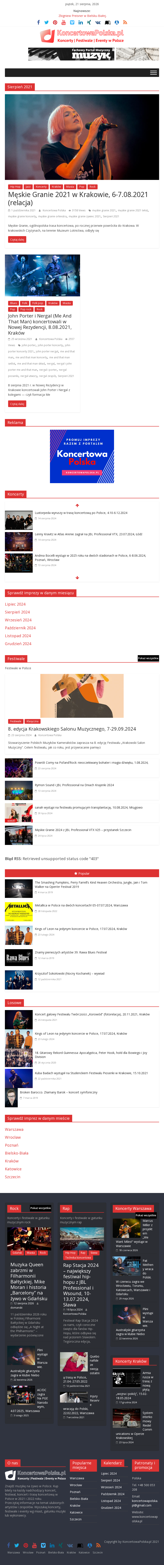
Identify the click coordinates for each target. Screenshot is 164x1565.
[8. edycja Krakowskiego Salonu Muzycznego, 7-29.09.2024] (82, 677)
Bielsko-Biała (16, 1153)
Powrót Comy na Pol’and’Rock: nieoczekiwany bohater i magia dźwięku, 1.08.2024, (91, 762)
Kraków (56, 186)
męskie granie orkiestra (52, 216)
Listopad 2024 (18, 635)
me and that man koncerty (31, 357)
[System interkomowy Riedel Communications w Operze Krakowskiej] (127, 1411)
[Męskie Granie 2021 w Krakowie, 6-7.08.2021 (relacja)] (82, 97)
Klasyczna (32, 721)
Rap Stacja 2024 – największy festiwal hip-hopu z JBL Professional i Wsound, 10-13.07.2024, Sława (81, 1285)
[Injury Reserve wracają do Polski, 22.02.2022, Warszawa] (74, 1394)
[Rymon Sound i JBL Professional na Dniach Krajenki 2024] (19, 783)
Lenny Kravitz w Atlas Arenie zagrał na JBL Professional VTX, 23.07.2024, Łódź (88, 534)
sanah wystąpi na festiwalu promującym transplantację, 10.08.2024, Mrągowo (89, 807)
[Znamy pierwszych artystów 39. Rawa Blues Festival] (20, 950)
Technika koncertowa (78, 1257)
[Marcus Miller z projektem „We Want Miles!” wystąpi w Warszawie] (127, 1221)
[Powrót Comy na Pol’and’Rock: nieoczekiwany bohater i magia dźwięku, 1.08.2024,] (19, 761)
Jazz (28, 186)
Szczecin (12, 1176)
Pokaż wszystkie (148, 658)
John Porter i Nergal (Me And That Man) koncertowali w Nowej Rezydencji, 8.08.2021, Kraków (40, 324)
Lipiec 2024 (15, 604)
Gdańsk (17, 1253)
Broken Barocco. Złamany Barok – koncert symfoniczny (58, 1092)
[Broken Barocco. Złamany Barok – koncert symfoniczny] (12, 1091)
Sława (94, 1253)
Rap (83, 1253)
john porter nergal (47, 351)
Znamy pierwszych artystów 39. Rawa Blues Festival (71, 952)
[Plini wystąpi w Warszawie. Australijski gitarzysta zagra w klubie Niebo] (21, 1348)
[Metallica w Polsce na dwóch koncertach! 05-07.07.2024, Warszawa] (20, 903)
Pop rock (25, 309)
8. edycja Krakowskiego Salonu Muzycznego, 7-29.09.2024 (72, 728)
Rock (92, 186)
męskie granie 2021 (104, 210)
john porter (29, 345)
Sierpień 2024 (17, 612)
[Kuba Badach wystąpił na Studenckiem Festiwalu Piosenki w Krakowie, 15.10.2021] (20, 1071)
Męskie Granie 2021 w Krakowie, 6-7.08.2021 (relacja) (78, 198)
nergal (51, 363)
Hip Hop (15, 186)
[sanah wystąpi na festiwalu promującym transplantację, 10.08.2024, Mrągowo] (19, 806)
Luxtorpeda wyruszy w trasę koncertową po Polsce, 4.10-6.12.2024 (81, 513)
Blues (13, 303)
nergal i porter (48, 370)
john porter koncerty (50, 345)
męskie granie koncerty (22, 216)
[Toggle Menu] (153, 73)
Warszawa (14, 1129)
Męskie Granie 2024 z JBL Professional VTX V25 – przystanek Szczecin (83, 830)
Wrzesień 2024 (18, 619)
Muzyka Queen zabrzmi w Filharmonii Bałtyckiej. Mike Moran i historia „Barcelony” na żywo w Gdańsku (28, 1281)
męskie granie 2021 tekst (133, 210)
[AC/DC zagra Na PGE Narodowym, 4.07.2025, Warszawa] (21, 1388)
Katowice (13, 1168)
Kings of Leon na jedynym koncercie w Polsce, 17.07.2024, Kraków (81, 929)
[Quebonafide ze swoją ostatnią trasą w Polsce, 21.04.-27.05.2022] (74, 1354)
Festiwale (15, 721)
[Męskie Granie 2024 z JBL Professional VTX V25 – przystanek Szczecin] (19, 828)
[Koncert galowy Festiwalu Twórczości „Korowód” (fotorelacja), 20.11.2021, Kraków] (20, 1013)
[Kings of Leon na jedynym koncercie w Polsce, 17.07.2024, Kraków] (20, 926)
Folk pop (37, 303)
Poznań (11, 1145)
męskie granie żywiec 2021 (85, 216)
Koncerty (41, 186)
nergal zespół (47, 376)
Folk (24, 303)
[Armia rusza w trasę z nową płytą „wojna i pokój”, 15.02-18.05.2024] (127, 1371)
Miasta (70, 186)
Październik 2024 (20, 627)
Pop (81, 186)
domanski (16, 1307)
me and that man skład (31, 363)
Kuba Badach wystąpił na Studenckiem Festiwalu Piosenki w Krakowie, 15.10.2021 (91, 1073)
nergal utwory (28, 376)
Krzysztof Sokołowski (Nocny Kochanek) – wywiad (69, 973)
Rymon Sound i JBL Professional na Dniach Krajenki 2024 (74, 785)
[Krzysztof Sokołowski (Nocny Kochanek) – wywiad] (20, 971)
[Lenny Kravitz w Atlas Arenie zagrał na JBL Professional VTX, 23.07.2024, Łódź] (19, 534)
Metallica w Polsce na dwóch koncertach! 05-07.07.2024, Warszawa (81, 905)
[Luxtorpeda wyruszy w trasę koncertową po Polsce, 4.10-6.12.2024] (19, 513)
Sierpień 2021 (111, 216)
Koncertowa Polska (54, 210)
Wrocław (13, 1137)
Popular (84, 873)
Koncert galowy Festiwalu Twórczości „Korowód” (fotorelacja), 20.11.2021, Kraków (92, 1014)
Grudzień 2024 (18, 643)
